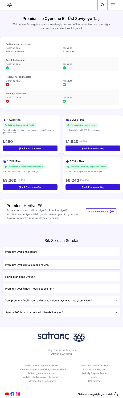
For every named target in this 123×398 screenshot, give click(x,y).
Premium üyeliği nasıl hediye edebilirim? (29, 288)
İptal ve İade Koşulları (94, 369)
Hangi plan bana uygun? (20, 276)
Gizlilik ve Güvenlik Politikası (94, 365)
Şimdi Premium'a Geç (30, 148)
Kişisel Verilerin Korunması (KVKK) (42, 365)
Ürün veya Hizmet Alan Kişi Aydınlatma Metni (42, 369)
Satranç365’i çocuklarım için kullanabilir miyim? (34, 312)
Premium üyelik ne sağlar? (21, 251)
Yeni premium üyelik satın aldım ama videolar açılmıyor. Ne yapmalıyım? (48, 300)
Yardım (94, 377)
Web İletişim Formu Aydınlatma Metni (42, 377)
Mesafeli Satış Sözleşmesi (42, 381)
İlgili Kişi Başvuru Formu (94, 373)
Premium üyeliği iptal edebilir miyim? (27, 264)
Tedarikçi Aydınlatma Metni (42, 373)
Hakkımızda (94, 381)
